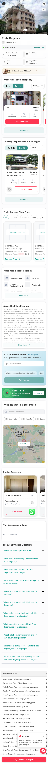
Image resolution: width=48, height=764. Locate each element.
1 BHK (15, 217)
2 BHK (24, 217)
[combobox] (26, 411)
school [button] (42, 419)
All (6, 217)
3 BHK (34, 217)
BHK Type (36, 86)
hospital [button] (29, 419)
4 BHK (44, 217)
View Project (17, 512)
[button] (18, 254)
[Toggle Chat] (43, 751)
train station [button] (13, 419)
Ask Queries (24, 380)
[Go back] (4, 3)
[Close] (43, 736)
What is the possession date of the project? (20, 373)
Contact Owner (22, 121)
